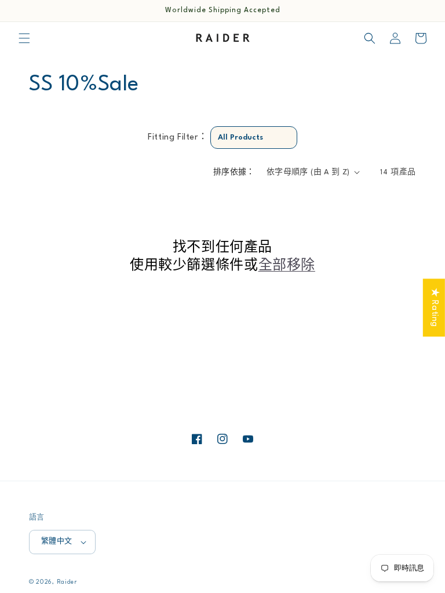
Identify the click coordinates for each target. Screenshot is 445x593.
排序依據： (234, 172)
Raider (67, 582)
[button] (24, 38)
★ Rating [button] (434, 307)
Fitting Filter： (177, 137)
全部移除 (286, 265)
